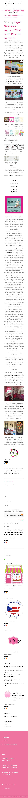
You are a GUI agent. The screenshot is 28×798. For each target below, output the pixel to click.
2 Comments (12, 758)
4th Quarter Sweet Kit (9, 81)
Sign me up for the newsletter (12, 523)
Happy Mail (11, 470)
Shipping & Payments (9, 721)
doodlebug (14, 468)
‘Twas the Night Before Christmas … (10, 767)
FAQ (5, 719)
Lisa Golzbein (14, 189)
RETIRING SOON (15, 375)
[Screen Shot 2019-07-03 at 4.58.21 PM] (21, 132)
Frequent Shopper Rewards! (10, 716)
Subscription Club (8, 473)
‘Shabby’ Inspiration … (7, 760)
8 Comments (14, 765)
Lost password (8, 5)
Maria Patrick (14, 191)
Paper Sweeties (13, 472)
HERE (21, 55)
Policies (6, 724)
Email (7, 553)
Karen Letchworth (14, 183)
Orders (19, 3)
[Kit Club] (11, 119)
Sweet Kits (16, 473)
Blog (15, 41)
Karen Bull (14, 180)
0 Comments (15, 42)
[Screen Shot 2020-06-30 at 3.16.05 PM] (6, 132)
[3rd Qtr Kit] (6, 119)
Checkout (15, 3)
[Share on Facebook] (4, 463)
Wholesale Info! (7, 727)
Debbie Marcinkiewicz (9, 175)
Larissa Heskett (14, 186)
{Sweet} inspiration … (7, 774)
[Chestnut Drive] (11, 158)
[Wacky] (6, 158)
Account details (8, 3)
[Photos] (16, 158)
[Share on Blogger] (6, 463)
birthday (9, 468)
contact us (7, 252)
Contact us (7, 585)
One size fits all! (14, 652)
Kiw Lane (17, 470)
